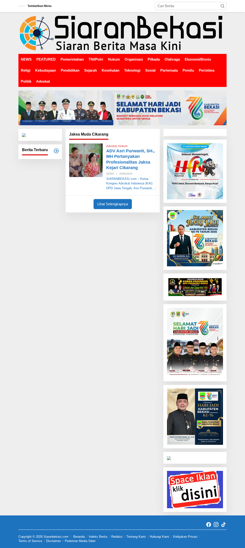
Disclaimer (53, 541)
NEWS (110, 173)
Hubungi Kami (159, 536)
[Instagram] (216, 524)
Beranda (79, 536)
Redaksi (116, 536)
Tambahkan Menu (39, 6)
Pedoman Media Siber (80, 541)
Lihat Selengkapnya (112, 204)
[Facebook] (209, 524)
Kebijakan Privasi (185, 536)
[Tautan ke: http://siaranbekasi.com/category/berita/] (56, 151)
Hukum (123, 146)
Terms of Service (30, 541)
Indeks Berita (98, 536)
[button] (222, 6)
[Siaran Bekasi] (122, 33)
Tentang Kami (136, 536)
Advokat (111, 146)
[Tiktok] (223, 524)
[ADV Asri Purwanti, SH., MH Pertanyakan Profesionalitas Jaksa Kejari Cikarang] (155, 188)
